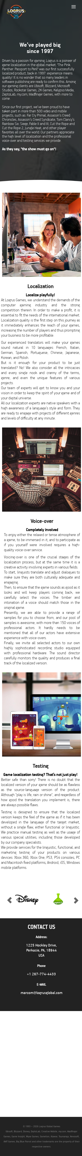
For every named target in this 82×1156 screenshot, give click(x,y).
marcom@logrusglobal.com (41, 992)
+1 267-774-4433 (41, 974)
